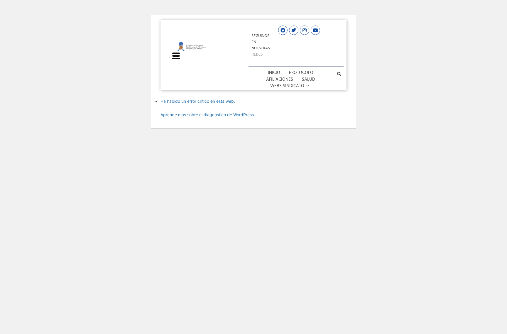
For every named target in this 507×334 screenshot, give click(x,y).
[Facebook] (283, 30)
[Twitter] (293, 30)
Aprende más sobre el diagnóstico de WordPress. (207, 114)
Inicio (274, 73)
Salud (308, 79)
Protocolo (301, 73)
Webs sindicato (287, 86)
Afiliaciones (279, 79)
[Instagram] (304, 30)
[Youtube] (315, 30)
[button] (339, 74)
